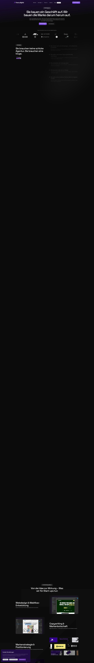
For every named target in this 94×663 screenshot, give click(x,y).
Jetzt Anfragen (76, 2)
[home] (21, 2)
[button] (40, 3)
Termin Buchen (51, 23)
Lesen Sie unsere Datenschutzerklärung (9, 657)
